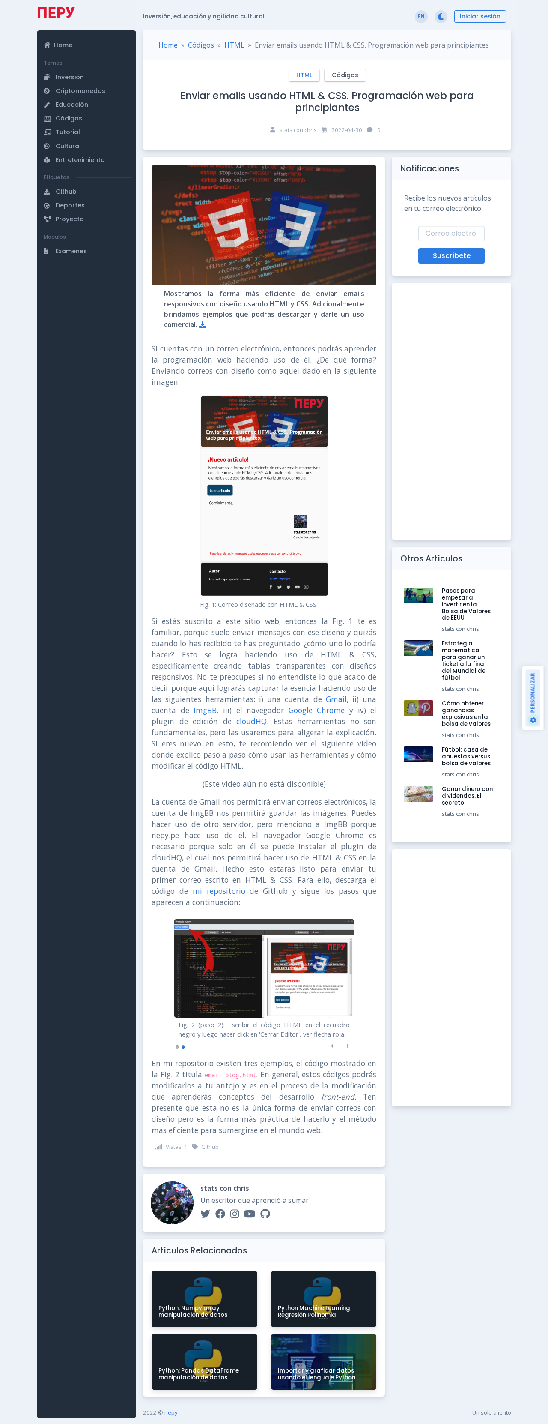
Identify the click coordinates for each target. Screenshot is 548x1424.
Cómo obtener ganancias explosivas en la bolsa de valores (466, 713)
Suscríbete (452, 256)
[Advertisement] (86, 318)
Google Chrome (317, 710)
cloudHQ (251, 721)
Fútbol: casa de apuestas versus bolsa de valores (466, 756)
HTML (234, 45)
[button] (88, 36)
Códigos (201, 45)
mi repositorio (219, 891)
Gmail (336, 699)
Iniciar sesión (480, 16)
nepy (171, 1412)
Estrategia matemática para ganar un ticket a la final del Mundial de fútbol (464, 660)
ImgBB (205, 710)
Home (168, 45)
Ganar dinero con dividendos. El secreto (467, 796)
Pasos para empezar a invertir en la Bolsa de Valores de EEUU (466, 604)
